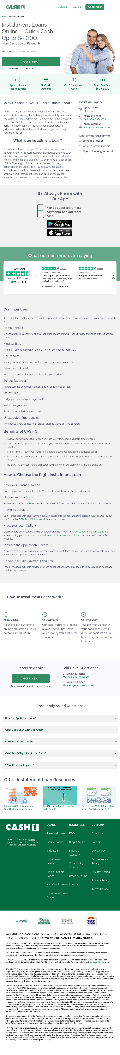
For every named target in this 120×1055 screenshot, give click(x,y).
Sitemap (74, 884)
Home (4, 17)
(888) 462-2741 (12, 965)
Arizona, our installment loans (88, 531)
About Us (97, 833)
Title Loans (54, 850)
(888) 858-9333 (27, 938)
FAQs (72, 833)
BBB (21, 519)
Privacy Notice (101, 871)
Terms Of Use (100, 889)
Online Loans (55, 842)
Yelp (41, 519)
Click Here (89, 111)
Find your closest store (97, 127)
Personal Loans (56, 833)
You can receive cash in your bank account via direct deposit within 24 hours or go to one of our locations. (97, 633)
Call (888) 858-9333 (95, 119)
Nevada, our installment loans (65, 535)
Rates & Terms (78, 876)
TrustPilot (30, 519)
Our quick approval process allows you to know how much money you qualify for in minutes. (59, 631)
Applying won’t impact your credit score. (31, 686)
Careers (96, 842)
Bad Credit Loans (57, 884)
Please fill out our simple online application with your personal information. (21, 629)
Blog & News (77, 842)
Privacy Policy (100, 880)
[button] (60, 718)
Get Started (30, 678)
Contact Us (99, 850)
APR (29, 503)
